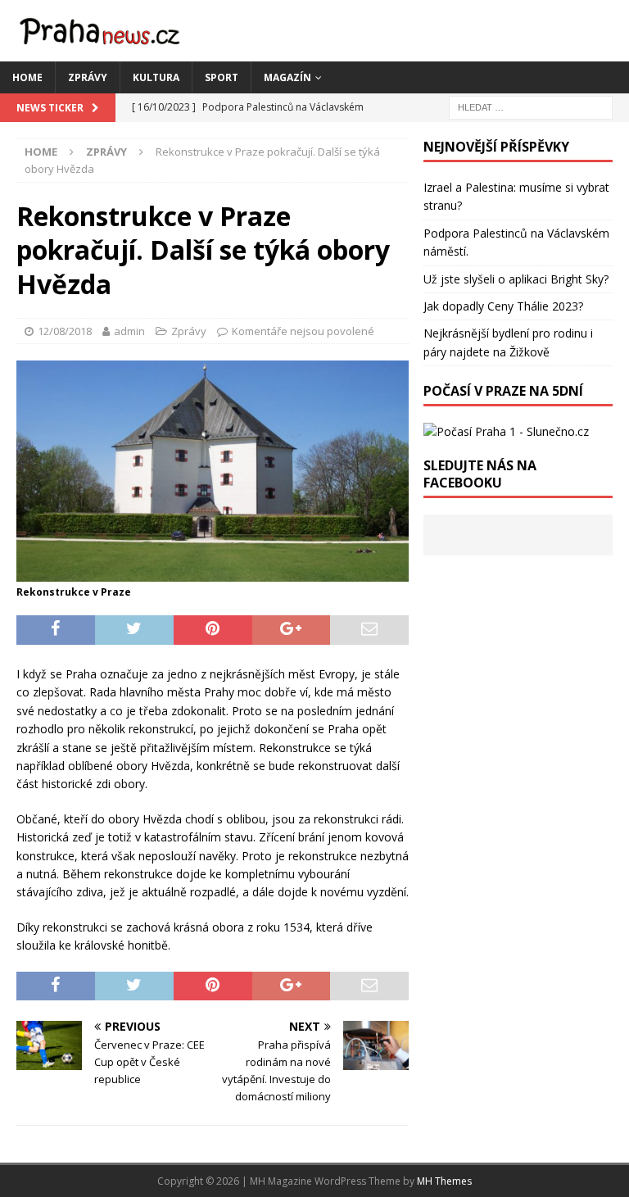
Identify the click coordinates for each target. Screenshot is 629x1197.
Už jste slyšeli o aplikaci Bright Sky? (516, 279)
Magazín (287, 77)
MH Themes (444, 1181)
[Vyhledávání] (531, 106)
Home (27, 77)
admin (129, 331)
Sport (221, 77)
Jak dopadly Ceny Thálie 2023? (503, 306)
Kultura (156, 77)
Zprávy (87, 77)
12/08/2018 (65, 331)
